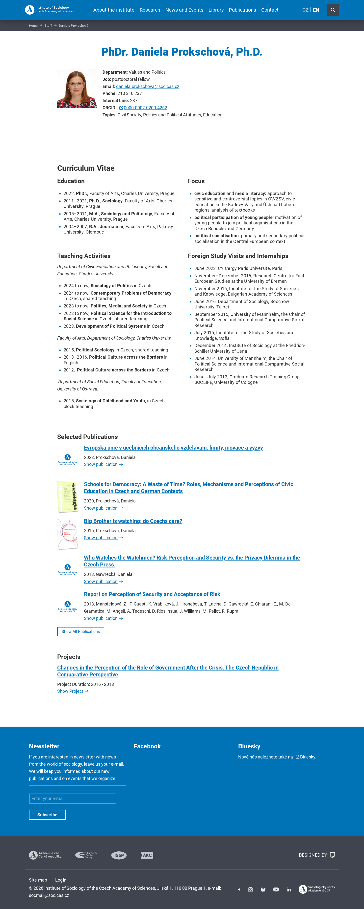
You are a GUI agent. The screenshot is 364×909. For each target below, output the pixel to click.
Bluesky (307, 756)
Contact (270, 10)
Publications (242, 10)
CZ (305, 10)
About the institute (113, 10)
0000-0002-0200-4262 (145, 107)
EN (316, 10)
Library (216, 10)
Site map (38, 880)
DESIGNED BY (313, 854)
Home (33, 25)
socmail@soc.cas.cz (49, 895)
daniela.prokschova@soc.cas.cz (147, 86)
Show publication (101, 464)
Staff (48, 25)
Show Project (70, 691)
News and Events (184, 10)
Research (150, 10)
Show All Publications (81, 631)
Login (61, 880)
